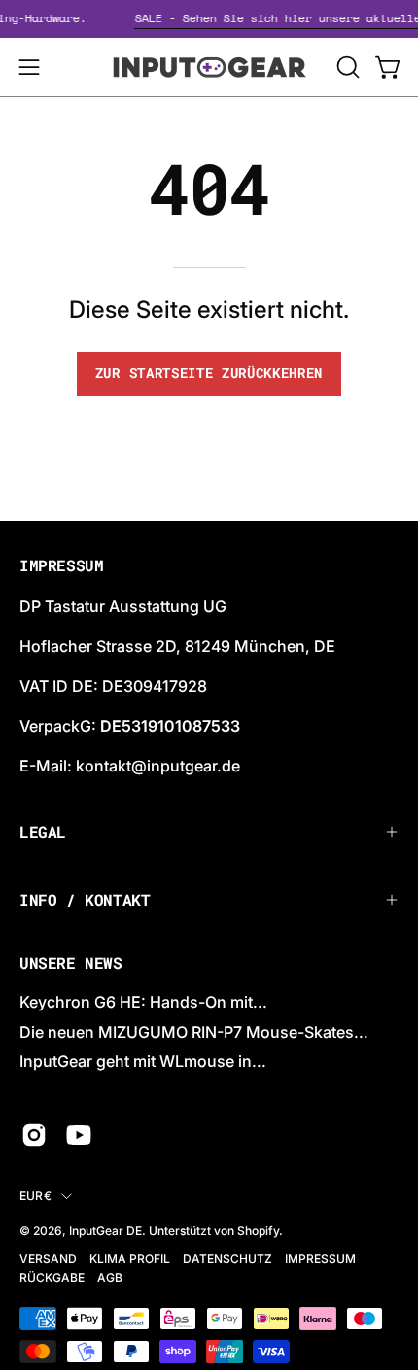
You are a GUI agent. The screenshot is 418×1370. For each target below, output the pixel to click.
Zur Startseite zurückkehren (209, 373)
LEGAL (42, 831)
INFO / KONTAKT (84, 899)
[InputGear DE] (209, 67)
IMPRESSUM (320, 1258)
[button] (346, 67)
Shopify (258, 1230)
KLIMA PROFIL (129, 1258)
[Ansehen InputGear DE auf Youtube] (78, 1134)
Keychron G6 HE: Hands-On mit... (143, 1001)
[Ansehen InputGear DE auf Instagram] (34, 1134)
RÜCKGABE (52, 1277)
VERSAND (48, 1258)
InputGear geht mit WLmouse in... (142, 1061)
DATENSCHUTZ (227, 1258)
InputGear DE (105, 1230)
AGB (109, 1277)
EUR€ (35, 1195)
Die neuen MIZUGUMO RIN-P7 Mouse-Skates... (193, 1032)
